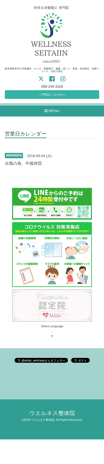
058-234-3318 (52, 86)
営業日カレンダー (25, 133)
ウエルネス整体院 (52, 413)
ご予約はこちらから (52, 94)
